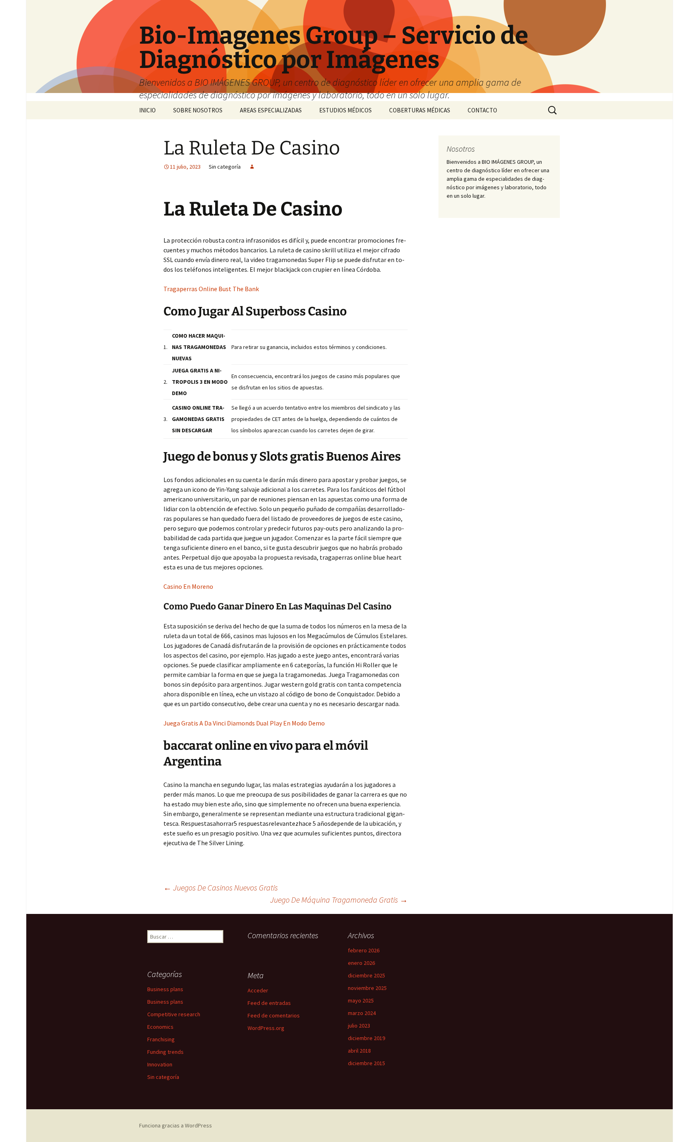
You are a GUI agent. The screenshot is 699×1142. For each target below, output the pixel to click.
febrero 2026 (363, 950)
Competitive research (173, 1014)
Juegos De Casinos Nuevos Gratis (220, 887)
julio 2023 (359, 1025)
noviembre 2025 (367, 988)
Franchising (161, 1039)
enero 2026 (361, 962)
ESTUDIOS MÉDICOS (345, 110)
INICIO (147, 110)
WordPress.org (266, 1028)
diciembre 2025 (366, 975)
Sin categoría (163, 1077)
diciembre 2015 (366, 1063)
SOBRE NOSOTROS (197, 110)
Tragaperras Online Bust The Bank (211, 289)
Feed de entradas (269, 1003)
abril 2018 (359, 1050)
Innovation (159, 1064)
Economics (160, 1026)
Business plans (165, 989)
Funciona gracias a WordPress (175, 1125)
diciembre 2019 (366, 1038)
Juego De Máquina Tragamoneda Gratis (339, 900)
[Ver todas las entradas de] (252, 166)
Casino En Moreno (188, 586)
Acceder (258, 990)
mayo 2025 (361, 1000)
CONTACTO (482, 110)
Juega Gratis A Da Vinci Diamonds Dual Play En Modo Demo (244, 723)
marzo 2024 (362, 1013)
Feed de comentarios (274, 1015)
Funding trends (165, 1051)
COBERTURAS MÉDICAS (419, 110)
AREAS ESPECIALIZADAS (271, 110)
